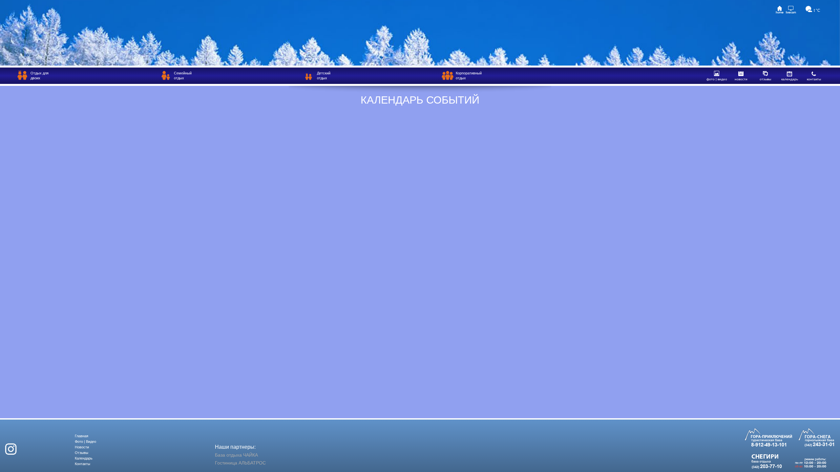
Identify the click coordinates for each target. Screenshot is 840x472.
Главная (81, 436)
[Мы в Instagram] (11, 448)
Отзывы (81, 453)
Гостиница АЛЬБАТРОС (240, 462)
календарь (789, 79)
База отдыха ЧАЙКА (236, 455)
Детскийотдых (323, 75)
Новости (82, 447)
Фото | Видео (85, 441)
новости (741, 79)
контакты (814, 79)
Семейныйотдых (183, 75)
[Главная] (779, 9)
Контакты (82, 464)
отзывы (765, 79)
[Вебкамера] (790, 9)
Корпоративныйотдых (469, 75)
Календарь (84, 458)
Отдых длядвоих (40, 75)
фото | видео (716, 79)
